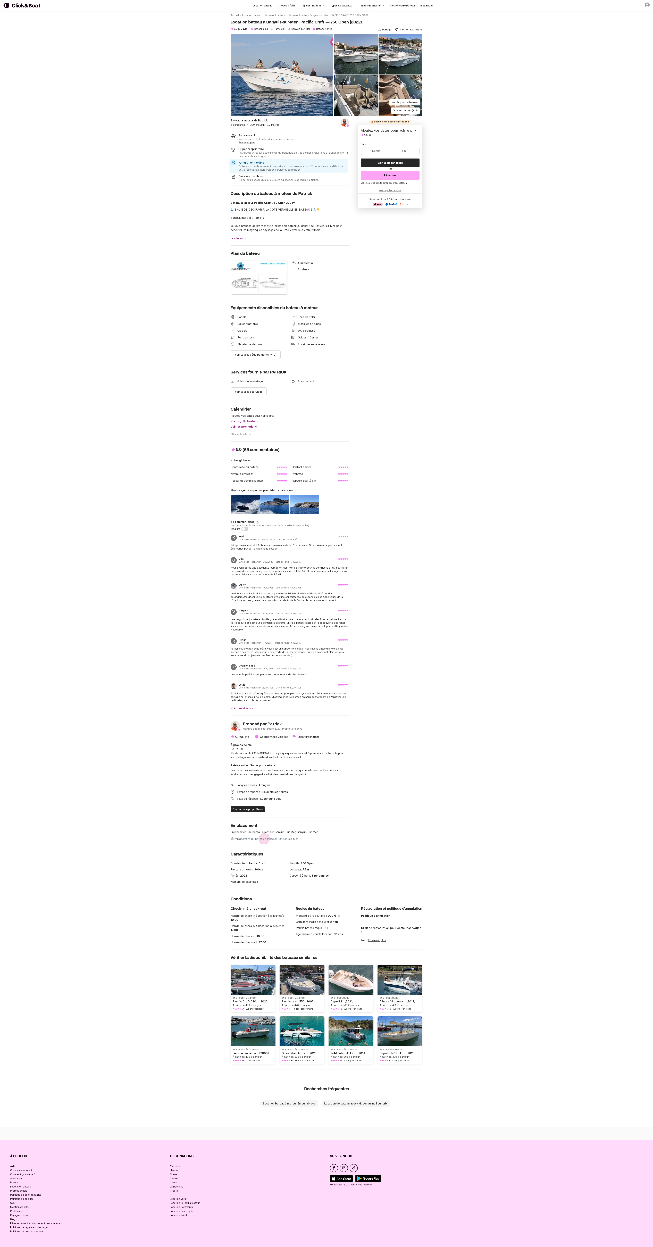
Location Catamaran (181, 1207)
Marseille (175, 1166)
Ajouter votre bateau (402, 5)
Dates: (364, 144)
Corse (173, 1174)
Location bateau (262, 5)
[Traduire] (244, 529)
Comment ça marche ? (23, 1174)
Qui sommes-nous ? (21, 1170)
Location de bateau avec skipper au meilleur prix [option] (355, 1103)
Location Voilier (178, 1198)
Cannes (174, 1178)
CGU (12, 1202)
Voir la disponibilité (390, 162)
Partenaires (16, 1211)
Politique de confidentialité (25, 1194)
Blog (12, 1219)
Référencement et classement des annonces (36, 1223)
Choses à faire (287, 5)
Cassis (173, 1182)
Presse (14, 1182)
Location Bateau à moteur (185, 1202)
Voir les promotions (244, 426)
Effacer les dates (241, 434)
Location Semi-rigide (182, 1211)
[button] (385, 29)
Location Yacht (178, 1215)
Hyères (174, 1170)
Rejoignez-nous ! (19, 1215)
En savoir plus (377, 940)
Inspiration (426, 5)
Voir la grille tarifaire (244, 421)
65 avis (243, 28)
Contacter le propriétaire (248, 809)
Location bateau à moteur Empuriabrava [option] (289, 1103)
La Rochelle (176, 1186)
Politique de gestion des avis (26, 1231)
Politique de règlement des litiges (29, 1227)
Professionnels (18, 1190)
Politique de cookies (22, 1198)
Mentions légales (20, 1207)
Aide (12, 1166)
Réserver (390, 175)
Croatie (174, 1190)
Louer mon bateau (20, 1186)
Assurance (16, 1178)
